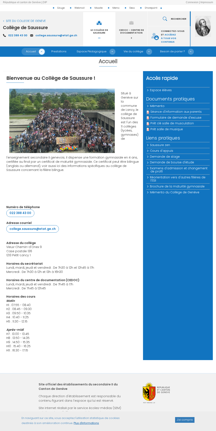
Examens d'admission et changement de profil (179, 169)
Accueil (31, 51)
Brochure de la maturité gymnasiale (177, 186)
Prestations (58, 51)
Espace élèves (161, 90)
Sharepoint (151, 7)
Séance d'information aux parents (176, 112)
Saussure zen (160, 145)
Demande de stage (165, 157)
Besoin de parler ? (172, 51)
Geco (132, 7)
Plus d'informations (86, 423)
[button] (42, 52)
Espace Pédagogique (92, 51)
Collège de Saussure (25, 27)
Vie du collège (133, 51)
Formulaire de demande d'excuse (175, 117)
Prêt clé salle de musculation (172, 123)
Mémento (157, 106)
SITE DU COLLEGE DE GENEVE (26, 21)
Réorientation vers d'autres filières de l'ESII (177, 179)
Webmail (79, 7)
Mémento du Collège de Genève (174, 192)
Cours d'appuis (161, 151)
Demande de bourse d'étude (172, 162)
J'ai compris (185, 420)
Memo (115, 7)
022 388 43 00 (17, 35)
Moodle (98, 7)
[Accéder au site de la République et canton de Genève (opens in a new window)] (156, 392)
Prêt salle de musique (166, 129)
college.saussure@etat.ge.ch (56, 35)
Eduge (61, 7)
